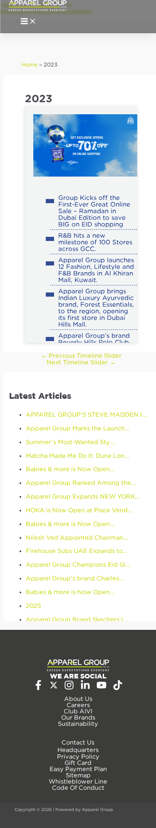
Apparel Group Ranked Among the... (81, 482)
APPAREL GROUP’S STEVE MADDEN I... (86, 414)
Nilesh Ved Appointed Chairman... (77, 537)
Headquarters (78, 750)
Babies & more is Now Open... (70, 469)
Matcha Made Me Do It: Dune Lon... (77, 455)
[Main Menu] (28, 22)
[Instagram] (69, 688)
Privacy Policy (78, 756)
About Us (78, 698)
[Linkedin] (85, 688)
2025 (33, 605)
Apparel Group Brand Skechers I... (77, 619)
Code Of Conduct (78, 787)
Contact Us (78, 742)
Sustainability (78, 723)
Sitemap (78, 775)
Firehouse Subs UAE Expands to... (77, 551)
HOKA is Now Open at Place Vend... (79, 510)
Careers (78, 705)
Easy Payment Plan (78, 769)
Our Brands (78, 717)
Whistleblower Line (78, 781)
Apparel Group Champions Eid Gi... (78, 564)
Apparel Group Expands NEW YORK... (83, 496)
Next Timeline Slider (81, 362)
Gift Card (78, 762)
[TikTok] (118, 688)
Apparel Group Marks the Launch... (78, 428)
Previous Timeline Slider (81, 355)
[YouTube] (101, 688)
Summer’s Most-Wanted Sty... (70, 442)
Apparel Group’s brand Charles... (75, 578)
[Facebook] (38, 688)
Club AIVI (78, 711)
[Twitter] (54, 687)
